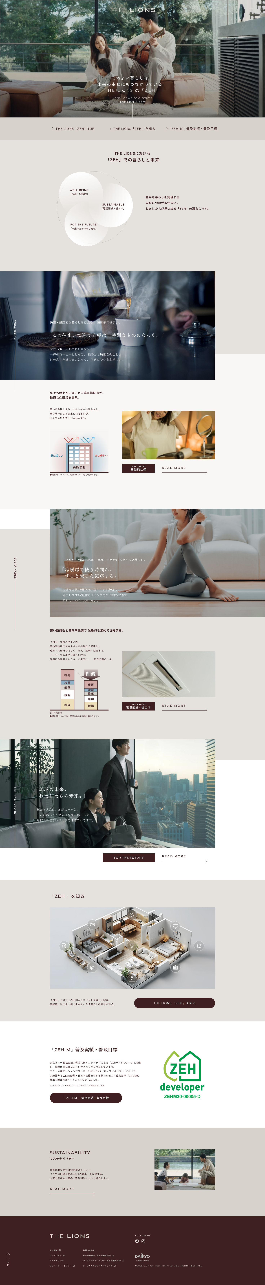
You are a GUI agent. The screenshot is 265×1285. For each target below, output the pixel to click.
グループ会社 (56, 1255)
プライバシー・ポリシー (61, 1265)
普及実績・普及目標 (86, 1098)
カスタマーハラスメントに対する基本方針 (102, 1260)
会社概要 (54, 1250)
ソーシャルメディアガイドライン (98, 1265)
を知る (175, 1003)
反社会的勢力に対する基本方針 (97, 1255)
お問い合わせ (89, 1250)
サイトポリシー (57, 1260)
